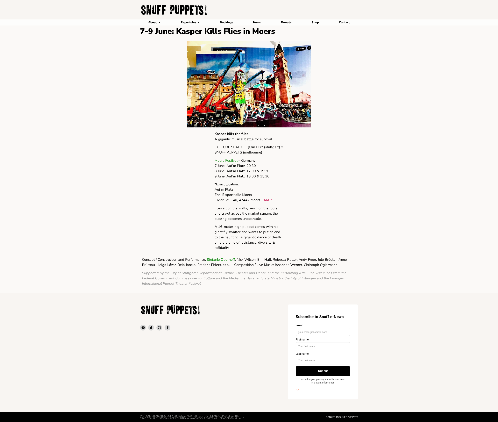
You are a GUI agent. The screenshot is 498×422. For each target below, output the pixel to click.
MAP (268, 200)
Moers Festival (226, 160)
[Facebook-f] (167, 328)
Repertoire (188, 22)
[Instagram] (159, 328)
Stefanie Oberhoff (221, 259)
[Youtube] (143, 328)
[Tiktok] (151, 328)
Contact (344, 22)
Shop (315, 22)
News (257, 22)
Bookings (226, 22)
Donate (286, 22)
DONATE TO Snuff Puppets (342, 417)
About (152, 22)
